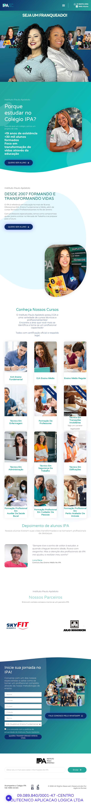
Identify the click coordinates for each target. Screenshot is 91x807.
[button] (63, 5)
